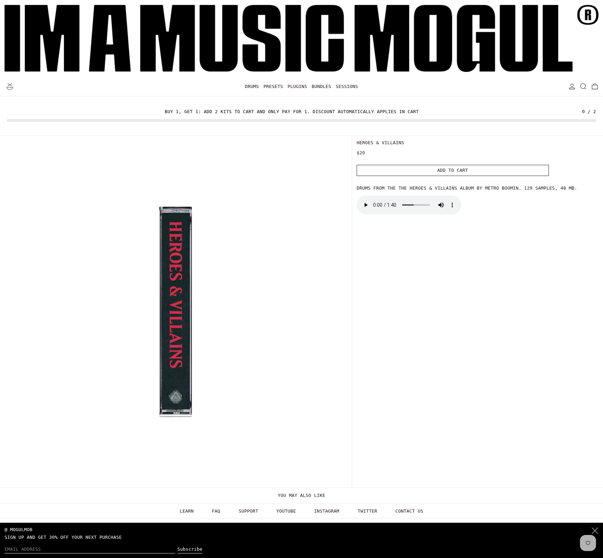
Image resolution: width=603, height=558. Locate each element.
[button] (583, 86)
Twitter (367, 511)
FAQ (216, 511)
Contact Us (409, 511)
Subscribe (189, 549)
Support (248, 511)
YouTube (286, 511)
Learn (187, 511)
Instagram (326, 511)
